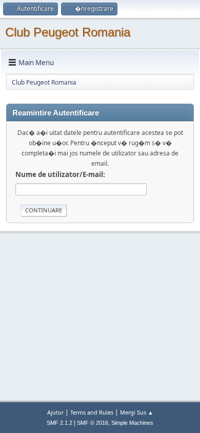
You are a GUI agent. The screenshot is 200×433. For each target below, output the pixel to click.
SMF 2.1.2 (59, 423)
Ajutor (55, 412)
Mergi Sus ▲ (136, 412)
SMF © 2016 (92, 423)
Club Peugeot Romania (67, 32)
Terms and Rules (91, 412)
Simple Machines (132, 423)
